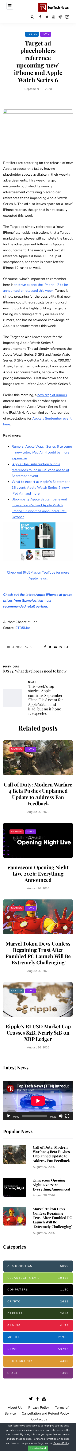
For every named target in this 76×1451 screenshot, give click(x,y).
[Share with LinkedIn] (55, 647)
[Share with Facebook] (45, 647)
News (46, 33)
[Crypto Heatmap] (67, 17)
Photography (38, 1361)
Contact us (39, 1419)
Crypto (16, 990)
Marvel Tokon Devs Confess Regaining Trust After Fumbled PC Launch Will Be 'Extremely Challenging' (38, 953)
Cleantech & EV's (38, 1278)
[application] (38, 1100)
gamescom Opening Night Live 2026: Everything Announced (38, 873)
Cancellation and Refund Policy (45, 1413)
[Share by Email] (66, 647)
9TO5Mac (22, 628)
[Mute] (60, 1116)
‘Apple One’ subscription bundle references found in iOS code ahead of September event (40, 470)
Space (38, 1373)
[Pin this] (60, 647)
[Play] (9, 1116)
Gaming (16, 749)
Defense (38, 1313)
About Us (15, 1407)
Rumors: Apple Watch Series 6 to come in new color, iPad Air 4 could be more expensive (42, 452)
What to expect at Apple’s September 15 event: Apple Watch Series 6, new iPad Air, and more (41, 487)
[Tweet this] (50, 647)
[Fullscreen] (67, 1116)
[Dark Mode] (60, 17)
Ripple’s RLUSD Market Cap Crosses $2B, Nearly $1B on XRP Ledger (38, 1032)
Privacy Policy (38, 1407)
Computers (38, 1290)
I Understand (38, 1448)
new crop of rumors (52, 395)
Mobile (32, 33)
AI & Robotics (38, 1266)
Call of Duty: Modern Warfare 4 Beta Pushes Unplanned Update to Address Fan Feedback (38, 794)
